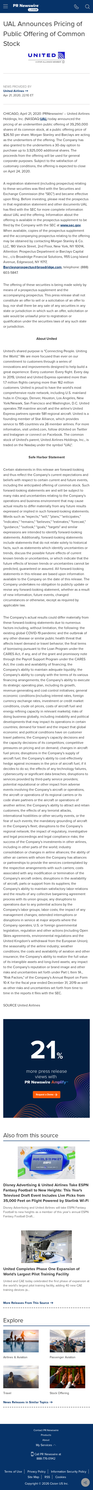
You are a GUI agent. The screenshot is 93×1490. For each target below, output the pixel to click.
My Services (44, 1445)
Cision (54, 1483)
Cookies (60, 1477)
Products (46, 1435)
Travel (7, 1393)
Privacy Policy (36, 1471)
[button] (46, 57)
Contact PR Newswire (46, 1430)
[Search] (87, 6)
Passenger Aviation (62, 1357)
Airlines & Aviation (15, 1357)
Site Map (33, 1477)
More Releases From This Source (26, 1303)
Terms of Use (13, 1471)
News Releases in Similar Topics (25, 1402)
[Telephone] (76, 6)
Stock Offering (59, 1393)
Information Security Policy (68, 1471)
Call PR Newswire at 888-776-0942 (47, 1456)
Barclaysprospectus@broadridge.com (32, 267)
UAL (43, 118)
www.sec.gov (70, 225)
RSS (47, 1477)
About (46, 1440)
